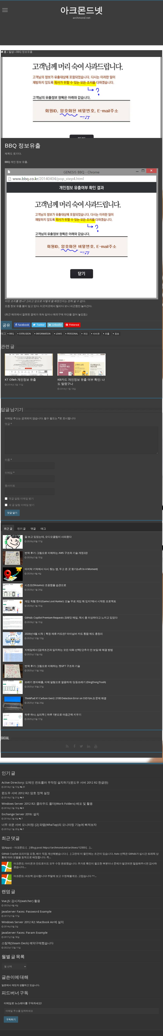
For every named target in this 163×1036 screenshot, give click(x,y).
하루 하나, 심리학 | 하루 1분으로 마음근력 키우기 (53, 714)
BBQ (7, 161)
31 (24, 787)
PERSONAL (72, 333)
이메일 (10, 472)
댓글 (8, 423)
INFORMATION (43, 333)
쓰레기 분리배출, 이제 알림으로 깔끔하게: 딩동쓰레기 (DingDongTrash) (65, 682)
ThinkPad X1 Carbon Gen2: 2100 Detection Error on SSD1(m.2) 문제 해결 (65, 698)
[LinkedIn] (88, 746)
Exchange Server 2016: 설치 (20, 814)
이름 (8, 459)
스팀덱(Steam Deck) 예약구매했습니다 (27, 943)
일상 (11, 51)
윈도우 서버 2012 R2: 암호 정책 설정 (26, 793)
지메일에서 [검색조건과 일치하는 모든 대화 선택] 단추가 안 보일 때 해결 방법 (69, 649)
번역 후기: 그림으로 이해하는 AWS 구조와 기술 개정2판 (56, 552)
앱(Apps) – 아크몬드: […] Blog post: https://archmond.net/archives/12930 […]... (47, 847)
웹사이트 (10, 485)
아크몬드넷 (81, 10)
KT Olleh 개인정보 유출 (20, 379)
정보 (117, 333)
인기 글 (21, 528)
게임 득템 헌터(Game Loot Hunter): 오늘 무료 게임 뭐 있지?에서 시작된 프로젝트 (70, 601)
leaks (59, 333)
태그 (43, 528)
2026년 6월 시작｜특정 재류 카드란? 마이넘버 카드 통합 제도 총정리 (64, 633)
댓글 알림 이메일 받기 (21, 498)
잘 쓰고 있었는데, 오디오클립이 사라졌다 (48, 536)
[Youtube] (96, 746)
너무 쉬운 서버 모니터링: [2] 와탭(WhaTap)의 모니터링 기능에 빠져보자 (49, 825)
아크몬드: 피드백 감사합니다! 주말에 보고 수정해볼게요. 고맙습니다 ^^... (55, 876)
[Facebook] (74, 746)
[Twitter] (81, 746)
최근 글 (8, 528)
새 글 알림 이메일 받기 (21, 504)
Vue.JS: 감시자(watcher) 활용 (21, 901)
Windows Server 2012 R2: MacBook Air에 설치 (33, 922)
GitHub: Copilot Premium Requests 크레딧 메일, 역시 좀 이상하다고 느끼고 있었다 (71, 617)
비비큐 (96, 333)
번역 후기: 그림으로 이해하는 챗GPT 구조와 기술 (52, 666)
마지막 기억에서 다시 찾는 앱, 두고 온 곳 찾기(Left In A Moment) (61, 569)
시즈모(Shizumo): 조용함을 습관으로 (45, 585)
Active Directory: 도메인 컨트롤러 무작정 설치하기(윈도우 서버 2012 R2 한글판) (55, 782)
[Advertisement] (81, 32)
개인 (85, 333)
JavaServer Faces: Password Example (26, 911)
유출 (107, 333)
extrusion (25, 333)
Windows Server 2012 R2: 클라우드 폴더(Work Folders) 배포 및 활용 (47, 803)
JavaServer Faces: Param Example (25, 932)
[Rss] (67, 746)
